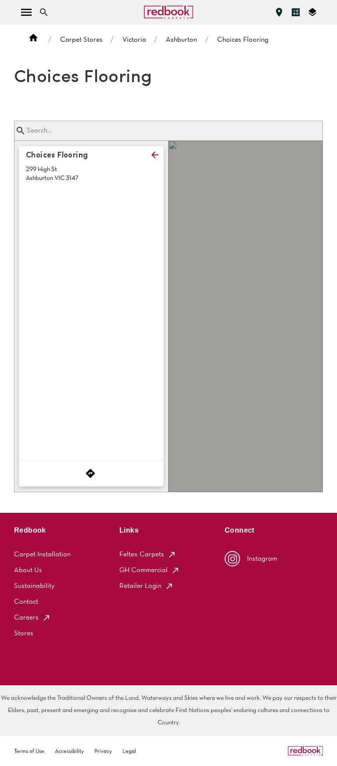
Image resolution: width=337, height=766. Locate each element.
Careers (26, 618)
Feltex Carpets (141, 554)
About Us (28, 570)
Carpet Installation (42, 554)
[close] (155, 155)
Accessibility (69, 751)
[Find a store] (279, 12)
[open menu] (26, 12)
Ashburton (181, 40)
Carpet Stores (81, 40)
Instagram (262, 559)
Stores (23, 633)
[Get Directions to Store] (91, 473)
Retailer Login (140, 586)
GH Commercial (143, 570)
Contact (26, 602)
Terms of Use (29, 751)
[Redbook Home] (168, 12)
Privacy (103, 751)
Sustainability (34, 586)
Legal (129, 751)
